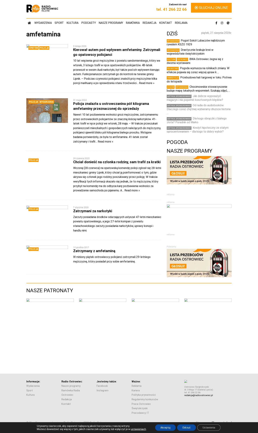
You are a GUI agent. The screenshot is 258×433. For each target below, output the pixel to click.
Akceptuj (165, 427)
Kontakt (165, 23)
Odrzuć (186, 427)
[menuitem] (29, 23)
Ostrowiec (182, 59)
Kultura (72, 23)
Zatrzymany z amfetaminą (94, 251)
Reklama (181, 23)
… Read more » (145, 83)
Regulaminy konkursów (145, 399)
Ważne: (136, 381)
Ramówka (133, 23)
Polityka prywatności (144, 394)
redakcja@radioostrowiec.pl (198, 395)
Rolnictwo (172, 68)
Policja (44, 48)
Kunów (170, 87)
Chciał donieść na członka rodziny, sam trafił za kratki (117, 162)
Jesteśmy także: (107, 381)
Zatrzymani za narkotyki (92, 211)
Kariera (136, 390)
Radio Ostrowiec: (71, 381)
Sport (59, 23)
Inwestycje (172, 78)
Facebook (102, 385)
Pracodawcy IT (140, 412)
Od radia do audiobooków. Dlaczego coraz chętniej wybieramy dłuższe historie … (199, 109)
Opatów (33, 48)
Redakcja (149, 23)
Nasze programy (111, 23)
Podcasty (88, 23)
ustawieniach (138, 429)
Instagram (102, 390)
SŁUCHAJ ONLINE (213, 8)
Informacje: (33, 381)
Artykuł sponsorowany (179, 96)
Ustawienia (209, 427)
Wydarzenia (43, 23)
